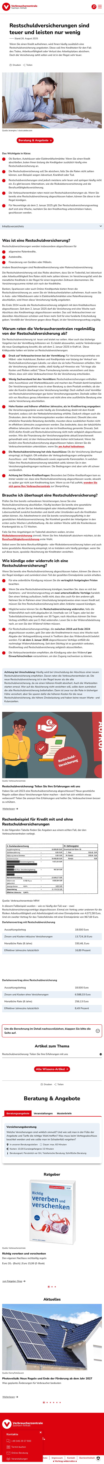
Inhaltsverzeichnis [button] (13, 226)
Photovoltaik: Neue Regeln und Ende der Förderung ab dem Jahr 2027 (47, 1378)
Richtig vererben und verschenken (24, 1253)
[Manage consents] (98, 1458)
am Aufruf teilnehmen (71, 446)
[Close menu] (41, 1432)
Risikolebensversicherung (17, 535)
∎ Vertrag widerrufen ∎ (65, 1461)
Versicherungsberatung (21, 1127)
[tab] (48, 1286)
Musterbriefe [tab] (64, 1113)
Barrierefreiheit (87, 1457)
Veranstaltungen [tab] (43, 1113)
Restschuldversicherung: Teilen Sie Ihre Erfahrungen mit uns (41, 786)
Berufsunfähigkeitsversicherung (20, 539)
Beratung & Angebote (33, 140)
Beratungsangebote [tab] (17, 1113)
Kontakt (71, 1457)
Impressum (57, 1457)
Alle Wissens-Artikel (50, 1069)
